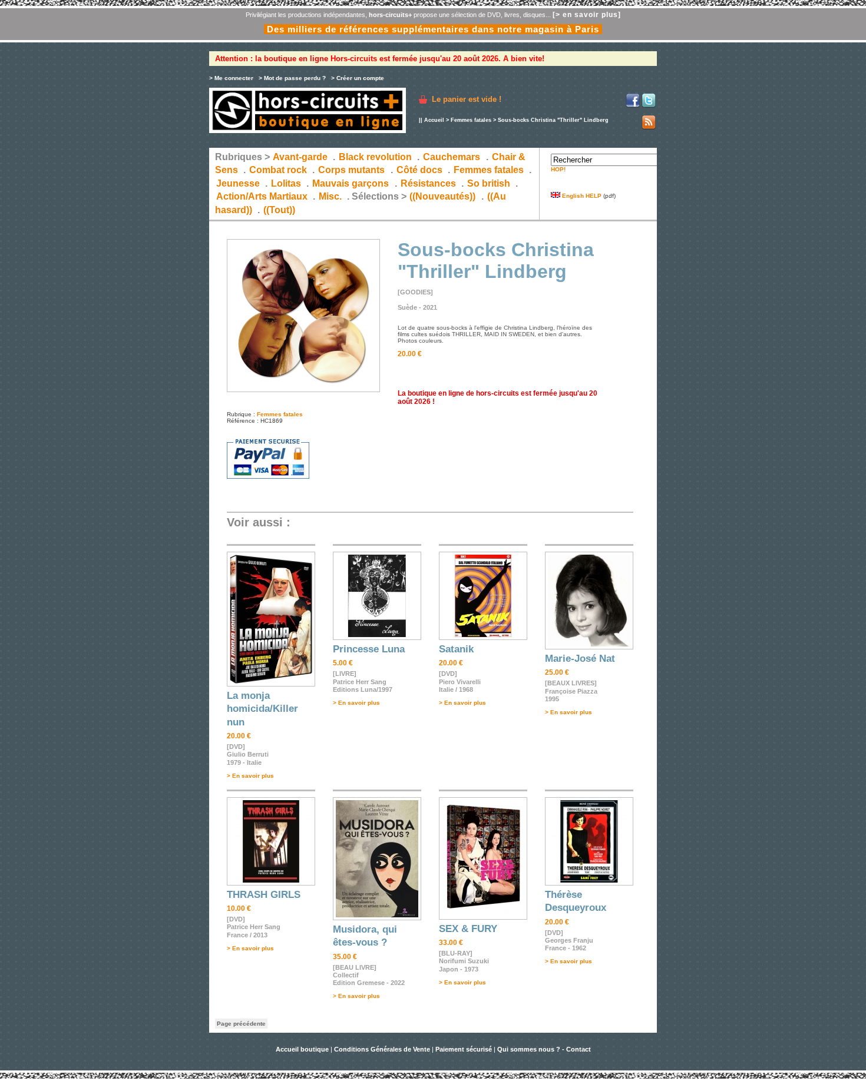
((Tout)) (279, 210)
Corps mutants (352, 170)
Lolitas (286, 183)
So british (488, 183)
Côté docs (419, 170)
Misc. (330, 196)
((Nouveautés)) (442, 196)
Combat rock (278, 170)
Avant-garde (300, 157)
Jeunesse (238, 183)
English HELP (580, 196)
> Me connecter (231, 78)
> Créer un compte (357, 78)
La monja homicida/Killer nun (262, 709)
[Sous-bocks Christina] (303, 390)
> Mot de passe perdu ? (292, 78)
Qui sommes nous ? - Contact (544, 1049)
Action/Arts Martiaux (262, 196)
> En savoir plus (250, 775)
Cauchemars (451, 157)
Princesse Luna (369, 649)
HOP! (558, 169)
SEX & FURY (468, 928)
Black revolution (375, 157)
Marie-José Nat (580, 658)
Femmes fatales (471, 120)
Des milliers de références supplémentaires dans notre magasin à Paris (433, 29)
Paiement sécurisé (463, 1049)
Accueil (434, 120)
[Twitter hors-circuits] (649, 105)
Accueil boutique (303, 1049)
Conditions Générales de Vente (382, 1049)
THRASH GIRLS (263, 894)
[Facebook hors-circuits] (633, 105)
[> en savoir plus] (587, 15)
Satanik (456, 649)
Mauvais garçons (350, 183)
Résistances (428, 183)
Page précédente (241, 1023)
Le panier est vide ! (466, 99)
